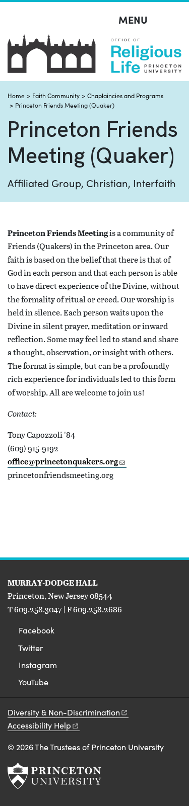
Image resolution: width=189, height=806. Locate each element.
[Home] (94, 57)
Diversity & (64, 712)
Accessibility (39, 725)
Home (16, 96)
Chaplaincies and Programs (125, 96)
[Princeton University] (54, 776)
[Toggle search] (175, 20)
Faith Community (56, 96)
